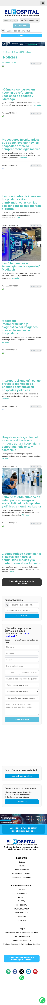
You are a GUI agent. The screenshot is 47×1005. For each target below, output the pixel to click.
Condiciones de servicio (21, 940)
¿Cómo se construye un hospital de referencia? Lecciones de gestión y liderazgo (18, 94)
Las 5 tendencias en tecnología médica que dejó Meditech (21, 266)
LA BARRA (22, 890)
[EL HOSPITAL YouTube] (35, 971)
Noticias (22, 862)
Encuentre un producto (22, 877)
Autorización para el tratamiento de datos (21, 933)
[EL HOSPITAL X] (21, 971)
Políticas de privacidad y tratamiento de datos (21, 944)
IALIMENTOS (22, 893)
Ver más (37, 105)
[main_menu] (42, 3)
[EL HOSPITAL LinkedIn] (28, 971)
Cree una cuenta (30, 20)
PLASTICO (22, 920)
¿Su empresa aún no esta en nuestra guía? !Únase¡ (21, 958)
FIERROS (21, 897)
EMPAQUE (22, 916)
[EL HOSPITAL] (21, 12)
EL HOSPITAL (22, 905)
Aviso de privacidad (22, 936)
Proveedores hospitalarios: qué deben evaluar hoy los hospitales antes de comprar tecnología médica (21, 144)
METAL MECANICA (21, 909)
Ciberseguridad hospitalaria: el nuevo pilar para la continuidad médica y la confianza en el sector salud (21, 558)
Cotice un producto (21, 870)
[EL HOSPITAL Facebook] (15, 971)
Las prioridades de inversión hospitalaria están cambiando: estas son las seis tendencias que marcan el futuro (21, 203)
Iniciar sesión (23, 26)
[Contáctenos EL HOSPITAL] (8, 971)
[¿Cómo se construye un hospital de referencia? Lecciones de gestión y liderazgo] (22, 76)
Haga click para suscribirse (21, 776)
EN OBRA (21, 901)
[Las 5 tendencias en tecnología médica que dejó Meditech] (22, 244)
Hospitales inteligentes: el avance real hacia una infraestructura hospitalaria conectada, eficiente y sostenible (21, 444)
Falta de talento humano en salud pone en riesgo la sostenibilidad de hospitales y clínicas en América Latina (21, 501)
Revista (22, 866)
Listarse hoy (22, 802)
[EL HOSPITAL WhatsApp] (21, 977)
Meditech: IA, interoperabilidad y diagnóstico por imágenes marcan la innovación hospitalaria (20, 327)
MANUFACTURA (21, 913)
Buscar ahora (22, 616)
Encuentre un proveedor (22, 873)
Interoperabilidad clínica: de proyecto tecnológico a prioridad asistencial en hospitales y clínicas (21, 385)
